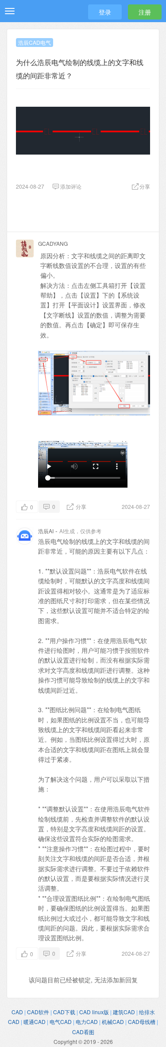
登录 (105, 12)
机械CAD (113, 1021)
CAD (17, 1012)
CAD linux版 (94, 1012)
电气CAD (61, 1021)
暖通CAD (34, 1021)
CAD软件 (38, 1012)
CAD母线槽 (141, 1021)
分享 (80, 506)
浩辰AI (46, 531)
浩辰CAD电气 (34, 42)
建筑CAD (124, 1012)
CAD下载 (64, 1012)
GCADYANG (53, 243)
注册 (145, 12)
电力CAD (87, 1021)
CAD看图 (83, 1031)
